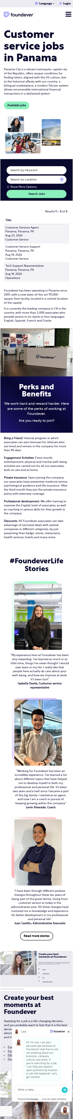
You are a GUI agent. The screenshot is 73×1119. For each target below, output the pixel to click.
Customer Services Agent (22, 227)
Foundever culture (46, 973)
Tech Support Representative (24, 265)
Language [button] (46, 3)
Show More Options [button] (23, 186)
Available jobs (16, 105)
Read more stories (36, 935)
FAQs (43, 977)
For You (44, 969)
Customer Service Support (22, 246)
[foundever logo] (19, 14)
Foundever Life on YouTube (47, 981)
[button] (61, 14)
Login (67, 3)
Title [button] (8, 220)
